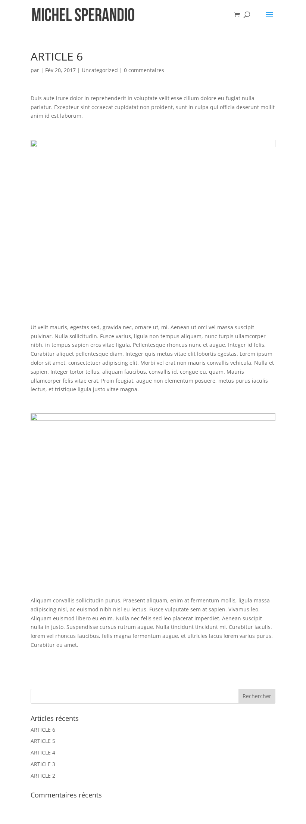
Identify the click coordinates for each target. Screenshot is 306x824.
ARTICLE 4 (43, 752)
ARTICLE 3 (43, 764)
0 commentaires (144, 70)
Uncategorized (100, 70)
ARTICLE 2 (43, 775)
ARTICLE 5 (43, 740)
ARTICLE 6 (43, 729)
